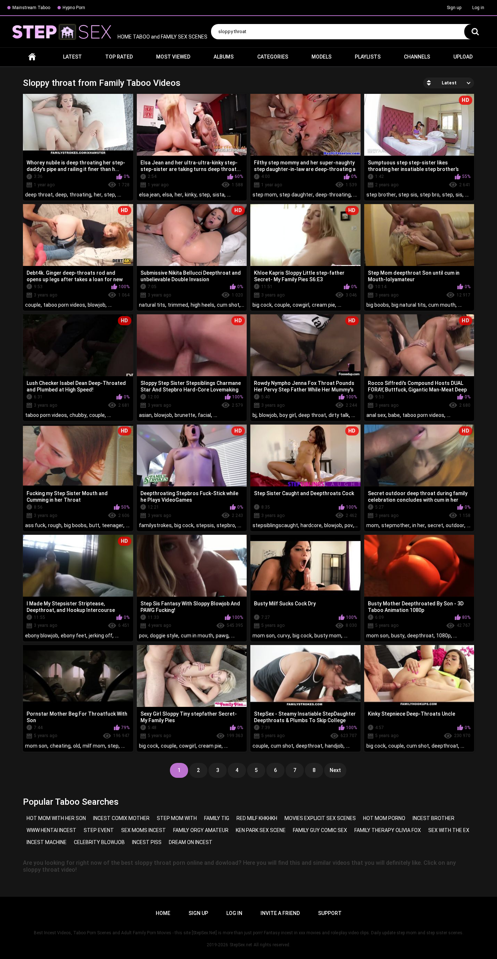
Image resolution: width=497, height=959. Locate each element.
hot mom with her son (56, 818)
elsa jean (149, 195)
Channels (417, 57)
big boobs (377, 305)
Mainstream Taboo (31, 7)
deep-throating (333, 195)
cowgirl (301, 305)
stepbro (225, 525)
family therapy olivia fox (387, 830)
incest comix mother (121, 818)
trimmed (178, 305)
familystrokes (155, 525)
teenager (112, 525)
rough (54, 525)
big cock (262, 305)
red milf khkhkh (256, 818)
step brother (381, 195)
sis (459, 195)
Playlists (368, 57)
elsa (167, 195)
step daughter (296, 195)
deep (61, 195)
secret (435, 525)
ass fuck (35, 525)
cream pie (323, 305)
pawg (222, 635)
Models (321, 57)
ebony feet (73, 635)
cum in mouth (197, 635)
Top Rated (119, 57)
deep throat (39, 195)
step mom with (177, 818)
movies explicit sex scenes (320, 818)
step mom (265, 195)
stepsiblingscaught (275, 525)
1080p (443, 635)
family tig (216, 818)
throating (80, 195)
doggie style (164, 635)
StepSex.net (241, 944)
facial (204, 415)
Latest (72, 57)
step (109, 195)
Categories (272, 57)
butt (94, 525)
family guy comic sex (320, 830)
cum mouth (442, 305)
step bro (430, 195)
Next (335, 770)
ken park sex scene (261, 830)
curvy (283, 635)
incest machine (47, 842)
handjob (334, 746)
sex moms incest (143, 830)
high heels (202, 305)
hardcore (311, 525)
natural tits (152, 305)
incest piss (147, 842)
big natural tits (408, 305)
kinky (190, 195)
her (98, 195)
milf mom (94, 746)
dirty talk (339, 415)
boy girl (287, 415)
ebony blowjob (41, 635)
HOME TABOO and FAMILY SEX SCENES (161, 37)
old (76, 746)
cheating (60, 746)
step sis (407, 195)
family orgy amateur (200, 830)
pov (349, 525)
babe (394, 415)
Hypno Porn (74, 7)
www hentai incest (51, 830)
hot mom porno (384, 818)
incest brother (433, 818)
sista (218, 195)
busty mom (327, 635)
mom (372, 525)
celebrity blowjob (99, 842)
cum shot (228, 305)
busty (398, 635)
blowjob (97, 305)
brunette (185, 415)
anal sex (376, 415)
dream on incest (190, 842)
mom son (264, 635)
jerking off (100, 635)
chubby (78, 415)
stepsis (205, 525)
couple (33, 305)
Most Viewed (173, 57)
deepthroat (420, 635)
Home (32, 57)
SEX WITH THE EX (448, 830)
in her (418, 525)
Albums (224, 57)
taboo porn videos (64, 305)
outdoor (455, 525)
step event (99, 830)
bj (255, 415)
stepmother (395, 525)
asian (145, 415)
